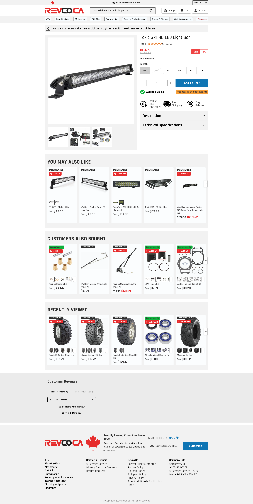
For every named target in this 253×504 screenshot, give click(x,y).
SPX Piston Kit (152, 284)
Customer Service (96, 464)
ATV (48, 19)
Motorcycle (80, 19)
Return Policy (135, 467)
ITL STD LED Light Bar (59, 207)
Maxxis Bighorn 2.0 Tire (91, 355)
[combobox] (120, 11)
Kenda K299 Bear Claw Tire (61, 355)
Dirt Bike (96, 19)
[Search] (151, 11)
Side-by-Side (62, 19)
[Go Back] (48, 29)
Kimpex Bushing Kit (58, 284)
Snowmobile (111, 19)
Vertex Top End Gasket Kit (189, 284)
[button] (155, 44)
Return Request (95, 471)
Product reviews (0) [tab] (59, 392)
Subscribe (195, 446)
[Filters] (50, 399)
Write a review (71, 413)
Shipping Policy (137, 474)
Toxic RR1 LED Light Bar (156, 207)
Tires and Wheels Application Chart (145, 483)
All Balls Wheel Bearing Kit (157, 355)
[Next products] (206, 183)
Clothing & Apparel (182, 19)
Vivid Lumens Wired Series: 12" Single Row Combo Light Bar (190, 210)
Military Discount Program (101, 467)
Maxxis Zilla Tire (184, 355)
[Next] (74, 279)
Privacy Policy (136, 478)
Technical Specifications (162, 125)
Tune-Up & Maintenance (134, 19)
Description (152, 115)
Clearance (202, 19)
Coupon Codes (136, 471)
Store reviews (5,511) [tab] (84, 392)
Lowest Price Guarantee (142, 464)
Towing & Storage (160, 19)
